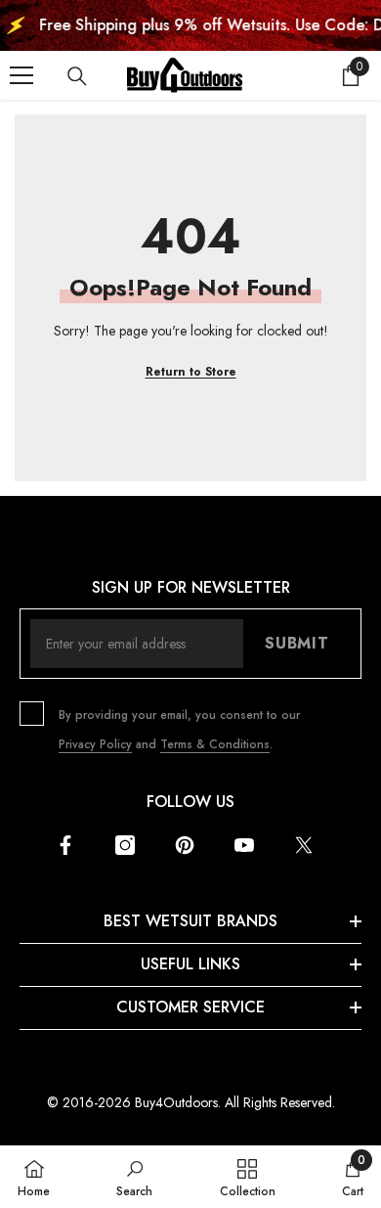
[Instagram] (125, 845)
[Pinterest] (184, 845)
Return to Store (191, 371)
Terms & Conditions (215, 744)
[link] (134, 1176)
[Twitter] (303, 845)
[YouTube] (244, 845)
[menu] (21, 75)
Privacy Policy (95, 744)
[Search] (77, 76)
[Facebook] (65, 845)
